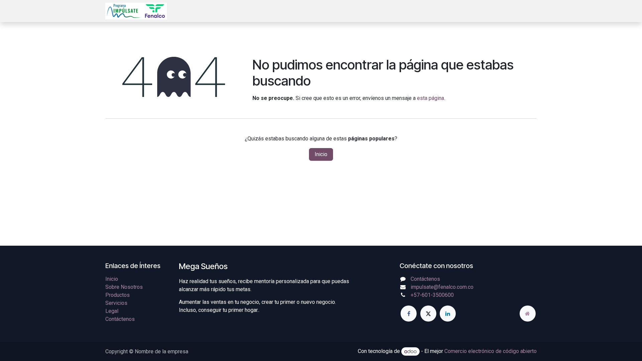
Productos (117, 295)
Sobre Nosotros (124, 287)
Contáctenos (120, 319)
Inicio (321, 154)
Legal (111, 311)
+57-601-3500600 (432, 295)
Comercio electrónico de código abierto (490, 351)
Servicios (116, 303)
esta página (430, 98)
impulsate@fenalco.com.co (442, 287)
